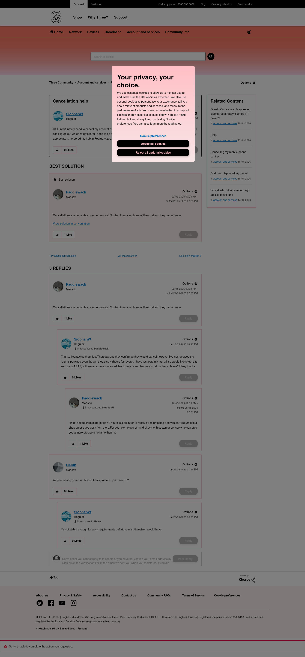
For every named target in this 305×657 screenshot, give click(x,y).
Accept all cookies (153, 144)
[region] (153, 114)
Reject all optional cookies (153, 152)
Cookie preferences (153, 136)
